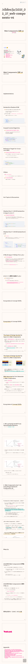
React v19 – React (7, 656)
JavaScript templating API (12, 591)
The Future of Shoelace (8, 652)
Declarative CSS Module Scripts (10, 215)
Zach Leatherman (17, 384)
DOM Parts (8, 591)
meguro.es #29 (14, 32)
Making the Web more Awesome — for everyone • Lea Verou (13, 653)
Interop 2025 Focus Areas (13, 264)
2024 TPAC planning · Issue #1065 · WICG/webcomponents (13, 649)
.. (2, 3)
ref (16, 261)
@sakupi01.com (8, 57)
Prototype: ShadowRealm (9, 177)
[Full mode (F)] (24, 660)
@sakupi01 (8, 53)
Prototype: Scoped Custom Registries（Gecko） (12, 130)
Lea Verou (10, 384)
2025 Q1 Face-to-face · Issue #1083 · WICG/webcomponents (13, 650)
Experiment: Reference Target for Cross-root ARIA (13, 152)
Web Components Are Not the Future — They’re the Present (13, 655)
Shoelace (7, 382)
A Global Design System (11, 339)
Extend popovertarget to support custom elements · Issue (12, 282)
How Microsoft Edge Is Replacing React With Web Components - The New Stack (14, 657)
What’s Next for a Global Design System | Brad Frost (12, 651)
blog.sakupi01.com (9, 55)
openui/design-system (11, 346)
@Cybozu (7, 50)
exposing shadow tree (15, 595)
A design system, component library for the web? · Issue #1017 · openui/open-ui (15, 344)
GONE (8, 279)
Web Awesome (10, 380)
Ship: (8, 174)
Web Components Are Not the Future (10, 654)
